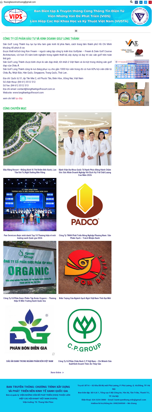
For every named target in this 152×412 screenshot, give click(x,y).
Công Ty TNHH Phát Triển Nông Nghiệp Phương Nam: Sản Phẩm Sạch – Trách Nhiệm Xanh (85, 236)
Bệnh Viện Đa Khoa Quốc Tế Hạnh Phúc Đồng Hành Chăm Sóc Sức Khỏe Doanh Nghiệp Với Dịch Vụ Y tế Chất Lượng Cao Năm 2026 (85, 172)
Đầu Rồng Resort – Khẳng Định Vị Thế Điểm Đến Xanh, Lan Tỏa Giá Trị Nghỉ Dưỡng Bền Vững (29, 171)
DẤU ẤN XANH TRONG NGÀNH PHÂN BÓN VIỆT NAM (29, 361)
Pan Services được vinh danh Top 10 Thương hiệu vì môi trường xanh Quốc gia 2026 (30, 236)
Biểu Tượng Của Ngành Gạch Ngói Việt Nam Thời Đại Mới (85, 298)
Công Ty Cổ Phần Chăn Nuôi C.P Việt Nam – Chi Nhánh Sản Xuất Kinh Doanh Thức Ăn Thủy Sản (85, 362)
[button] (131, 2)
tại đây (19, 98)
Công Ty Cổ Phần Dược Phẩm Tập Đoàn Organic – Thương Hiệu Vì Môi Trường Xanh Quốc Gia (29, 299)
